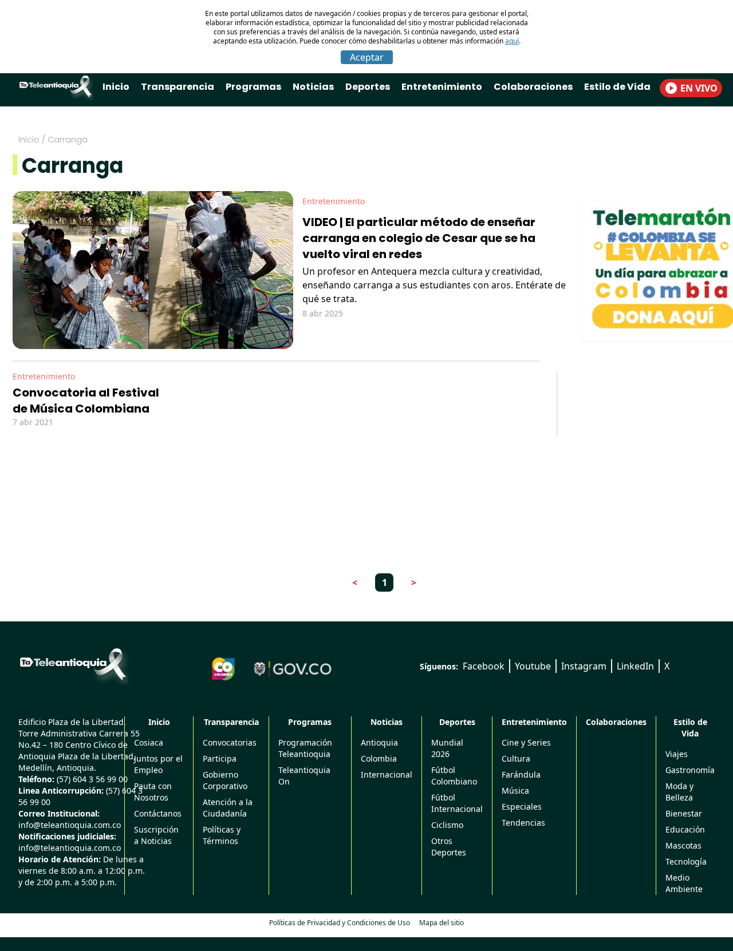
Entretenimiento (441, 86)
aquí (512, 41)
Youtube (533, 666)
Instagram (583, 666)
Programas (253, 86)
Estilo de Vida (617, 86)
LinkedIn (635, 666)
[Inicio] (73, 664)
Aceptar (367, 57)
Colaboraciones (533, 86)
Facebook (484, 666)
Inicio (116, 86)
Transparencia (177, 86)
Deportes (367, 86)
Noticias (313, 86)
